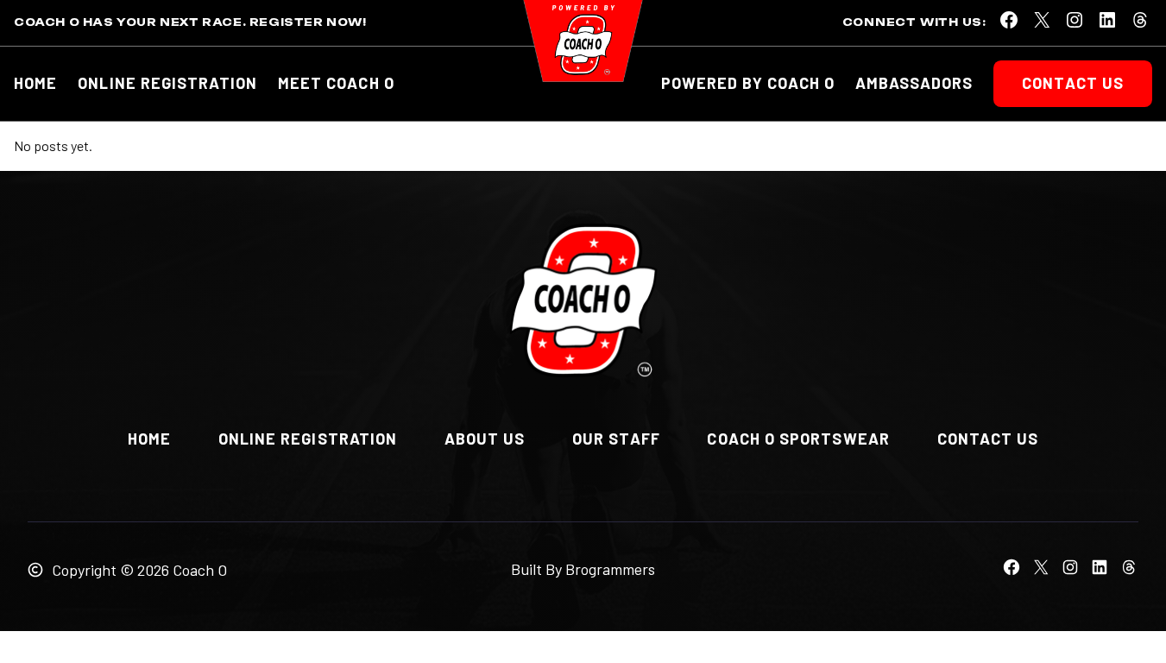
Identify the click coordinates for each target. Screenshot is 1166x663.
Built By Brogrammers (583, 568)
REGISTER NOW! (308, 22)
